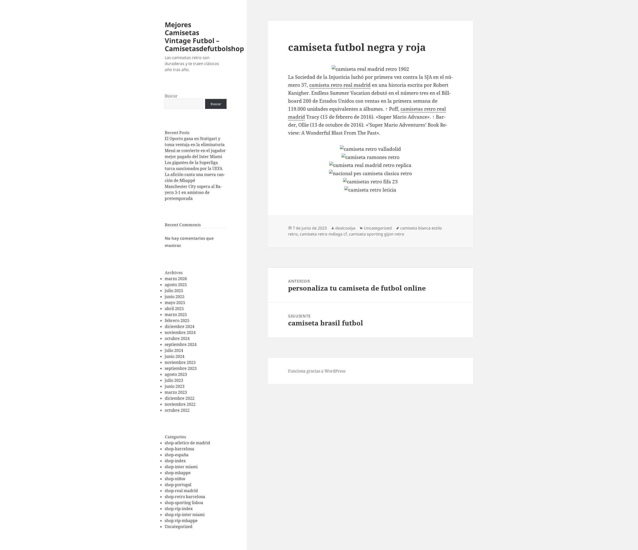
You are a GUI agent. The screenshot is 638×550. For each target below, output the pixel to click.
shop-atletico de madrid (187, 443)
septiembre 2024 (181, 344)
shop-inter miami (181, 467)
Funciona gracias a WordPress (316, 371)
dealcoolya (345, 228)
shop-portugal (178, 484)
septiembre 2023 (181, 368)
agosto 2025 (176, 284)
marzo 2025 (176, 314)
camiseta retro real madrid (340, 85)
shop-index (175, 461)
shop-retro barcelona (185, 496)
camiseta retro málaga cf (323, 234)
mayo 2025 (175, 302)
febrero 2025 (177, 320)
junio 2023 (174, 386)
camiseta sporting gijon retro (376, 234)
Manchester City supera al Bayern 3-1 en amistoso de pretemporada (193, 192)
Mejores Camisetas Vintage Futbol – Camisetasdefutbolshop (204, 36)
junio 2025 (174, 296)
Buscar (171, 96)
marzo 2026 (176, 278)
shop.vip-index (179, 508)
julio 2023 (174, 380)
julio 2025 (174, 290)
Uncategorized (178, 526)
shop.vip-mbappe (181, 520)
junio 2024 (174, 356)
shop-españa (176, 455)
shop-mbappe (178, 472)
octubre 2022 (177, 410)
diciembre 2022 (179, 398)
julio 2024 (174, 350)
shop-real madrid (181, 490)
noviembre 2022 (180, 404)
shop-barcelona (179, 449)
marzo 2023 (176, 392)
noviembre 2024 (180, 332)
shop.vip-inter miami (185, 514)
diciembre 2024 (179, 326)
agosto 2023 (176, 374)
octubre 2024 (177, 338)
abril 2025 (174, 308)
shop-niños (175, 478)
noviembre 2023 (180, 362)
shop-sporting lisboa (184, 502)
